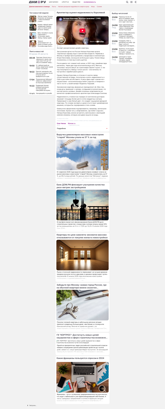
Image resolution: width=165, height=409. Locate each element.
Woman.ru (71, 123)
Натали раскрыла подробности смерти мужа (73, 6)
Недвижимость (90, 2)
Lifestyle (65, 2)
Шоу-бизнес (53, 2)
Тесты (54, 6)
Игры (93, 6)
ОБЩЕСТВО (76, 2)
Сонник (99, 6)
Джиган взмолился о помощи (39, 6)
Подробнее (61, 128)
